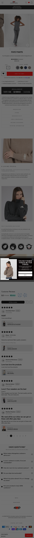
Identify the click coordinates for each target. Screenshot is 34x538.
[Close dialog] (32, 259)
